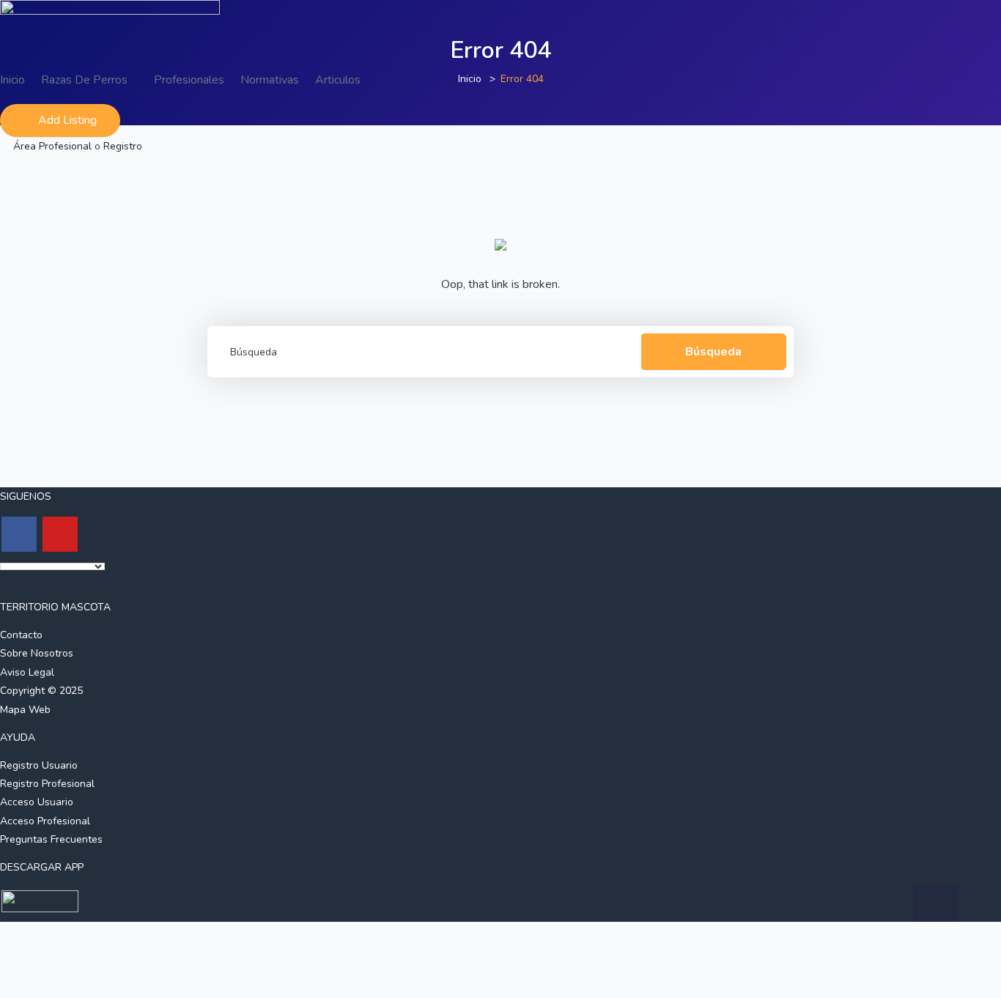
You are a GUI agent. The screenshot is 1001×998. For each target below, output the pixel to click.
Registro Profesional (47, 784)
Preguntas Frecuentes (51, 839)
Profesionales (189, 80)
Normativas (269, 80)
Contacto (21, 635)
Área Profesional (52, 146)
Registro (122, 146)
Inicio (12, 80)
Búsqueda (713, 352)
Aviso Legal (27, 672)
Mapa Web (25, 710)
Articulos (338, 80)
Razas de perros (85, 80)
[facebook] (19, 534)
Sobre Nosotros (36, 653)
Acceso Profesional (45, 821)
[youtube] (60, 534)
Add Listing (67, 120)
